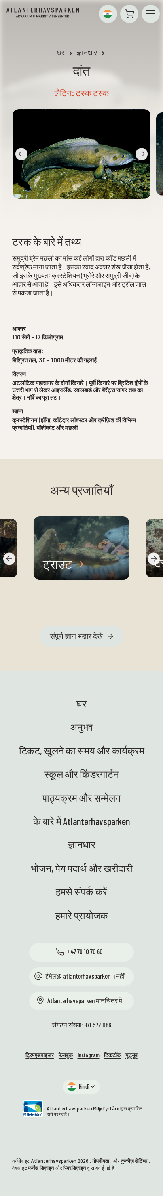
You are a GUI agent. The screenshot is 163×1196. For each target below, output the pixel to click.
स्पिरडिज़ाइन (74, 1168)
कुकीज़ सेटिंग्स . (135, 1161)
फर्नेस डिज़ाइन (41, 1168)
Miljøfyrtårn (106, 1108)
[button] (108, 14)
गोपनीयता (100, 1161)
